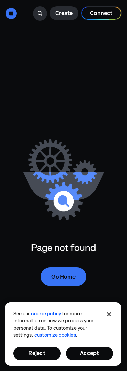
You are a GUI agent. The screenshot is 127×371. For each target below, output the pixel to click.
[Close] (109, 314)
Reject (36, 353)
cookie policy (46, 314)
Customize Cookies (55, 335)
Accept (89, 353)
